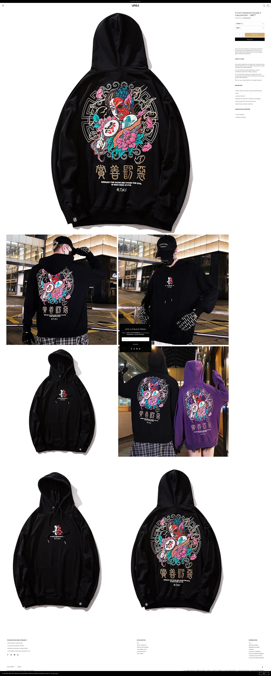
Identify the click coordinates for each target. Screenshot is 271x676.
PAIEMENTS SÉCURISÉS (254, 647)
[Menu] (3, 5)
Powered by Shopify (29, 670)
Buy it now (250, 39)
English (19, 666)
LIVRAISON (251, 649)
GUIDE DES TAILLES (141, 651)
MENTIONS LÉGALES (253, 645)
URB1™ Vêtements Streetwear (18, 670)
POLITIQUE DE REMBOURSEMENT (256, 658)
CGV (250, 643)
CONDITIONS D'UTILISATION (255, 655)
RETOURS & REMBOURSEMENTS (256, 653)
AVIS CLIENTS (140, 653)
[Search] (264, 5)
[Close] (149, 325)
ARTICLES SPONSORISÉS (143, 647)
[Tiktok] (139, 348)
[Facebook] (131, 348)
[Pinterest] (137, 348)
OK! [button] (264, 673)
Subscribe (135, 344)
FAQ (138, 643)
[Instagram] (134, 348)
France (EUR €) (10, 666)
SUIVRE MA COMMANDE (254, 651)
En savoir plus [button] (54, 673)
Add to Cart (255, 35)
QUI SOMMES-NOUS (142, 649)
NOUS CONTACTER (141, 645)
